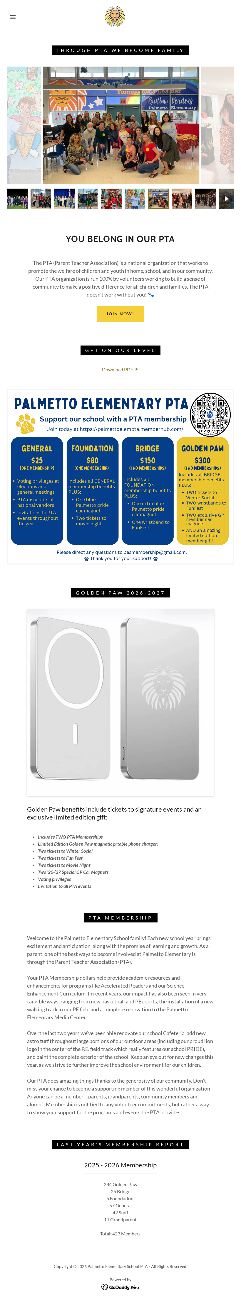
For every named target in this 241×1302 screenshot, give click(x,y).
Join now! (120, 313)
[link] (115, 16)
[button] (13, 17)
